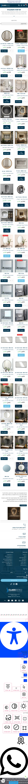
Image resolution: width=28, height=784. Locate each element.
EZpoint (9, 596)
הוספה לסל (4, 51)
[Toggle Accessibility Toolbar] (26, 49)
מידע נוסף (21, 51)
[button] (23, 505)
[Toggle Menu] (24, 5)
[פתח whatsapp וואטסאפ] (14, 777)
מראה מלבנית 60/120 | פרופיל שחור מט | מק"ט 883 (17, 374)
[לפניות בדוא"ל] (24, 533)
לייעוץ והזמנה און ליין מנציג (19, 527)
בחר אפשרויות (7, 101)
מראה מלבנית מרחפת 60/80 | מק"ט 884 (19, 300)
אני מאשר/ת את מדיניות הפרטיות (22, 577)
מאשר (15, 782)
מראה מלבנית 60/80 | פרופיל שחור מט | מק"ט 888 (17, 349)
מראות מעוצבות (14, 9)
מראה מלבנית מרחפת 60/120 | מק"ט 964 (19, 324)
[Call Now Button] (26, 777)
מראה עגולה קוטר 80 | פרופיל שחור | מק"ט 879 (18, 400)
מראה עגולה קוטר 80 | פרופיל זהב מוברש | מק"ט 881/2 (16, 479)
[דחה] (8, 783)
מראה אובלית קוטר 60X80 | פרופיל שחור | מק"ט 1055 (16, 95)
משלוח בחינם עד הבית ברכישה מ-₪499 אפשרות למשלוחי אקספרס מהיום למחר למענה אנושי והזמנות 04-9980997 (14, 1)
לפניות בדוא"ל (22, 537)
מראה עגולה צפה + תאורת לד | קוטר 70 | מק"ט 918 (17, 199)
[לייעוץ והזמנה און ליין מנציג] (24, 525)
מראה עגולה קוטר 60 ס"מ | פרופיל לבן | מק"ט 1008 (17, 250)
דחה (11, 782)
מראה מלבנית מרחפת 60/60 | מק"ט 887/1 (19, 275)
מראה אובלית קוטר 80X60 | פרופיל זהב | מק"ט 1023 (17, 70)
